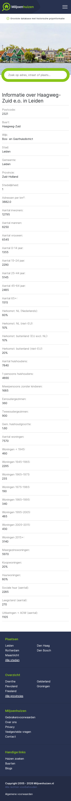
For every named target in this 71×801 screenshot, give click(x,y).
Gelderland (43, 681)
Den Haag (43, 645)
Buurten (10, 763)
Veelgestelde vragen (18, 731)
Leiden (9, 645)
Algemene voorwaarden (19, 794)
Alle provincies (14, 696)
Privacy (10, 727)
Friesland (11, 691)
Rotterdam (12, 650)
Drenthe (10, 681)
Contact (10, 736)
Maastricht (12, 655)
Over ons (11, 722)
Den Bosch (44, 650)
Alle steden (12, 660)
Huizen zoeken (14, 758)
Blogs (8, 768)
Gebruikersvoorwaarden (20, 717)
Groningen (43, 686)
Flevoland (11, 686)
